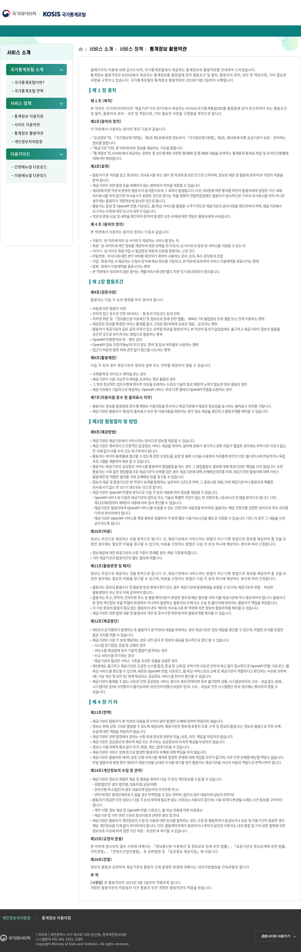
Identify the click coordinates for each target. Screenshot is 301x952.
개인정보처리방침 (28, 141)
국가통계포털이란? (29, 82)
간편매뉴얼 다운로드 (30, 167)
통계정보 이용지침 (29, 116)
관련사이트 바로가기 (275, 936)
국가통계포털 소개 (27, 69)
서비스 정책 (21, 103)
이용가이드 (20, 154)
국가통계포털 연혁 (29, 90)
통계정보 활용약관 (29, 133)
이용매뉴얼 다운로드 (30, 175)
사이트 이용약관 (27, 124)
